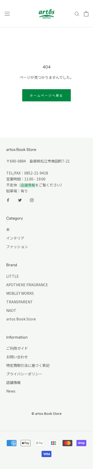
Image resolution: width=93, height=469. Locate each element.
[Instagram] (32, 200)
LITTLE (12, 276)
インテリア (15, 238)
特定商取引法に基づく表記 (28, 365)
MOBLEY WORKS (20, 293)
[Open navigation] (7, 14)
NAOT (11, 310)
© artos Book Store (47, 413)
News (11, 391)
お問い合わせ (17, 356)
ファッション (17, 246)
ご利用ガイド (17, 348)
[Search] (77, 13)
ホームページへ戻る (46, 95)
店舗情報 (28, 184)
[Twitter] (20, 200)
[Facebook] (8, 200)
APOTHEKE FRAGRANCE (27, 284)
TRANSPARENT (19, 301)
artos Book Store (21, 318)
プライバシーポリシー (24, 373)
